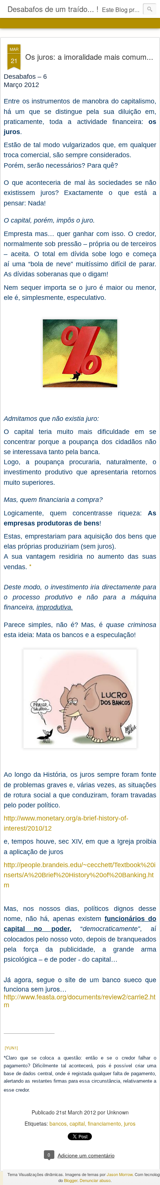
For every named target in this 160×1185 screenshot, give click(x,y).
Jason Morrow (119, 1174)
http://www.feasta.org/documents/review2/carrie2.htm (80, 1000)
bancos (58, 1123)
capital (77, 1123)
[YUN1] (11, 1048)
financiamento (104, 1123)
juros (129, 1123)
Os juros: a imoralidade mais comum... (89, 56)
